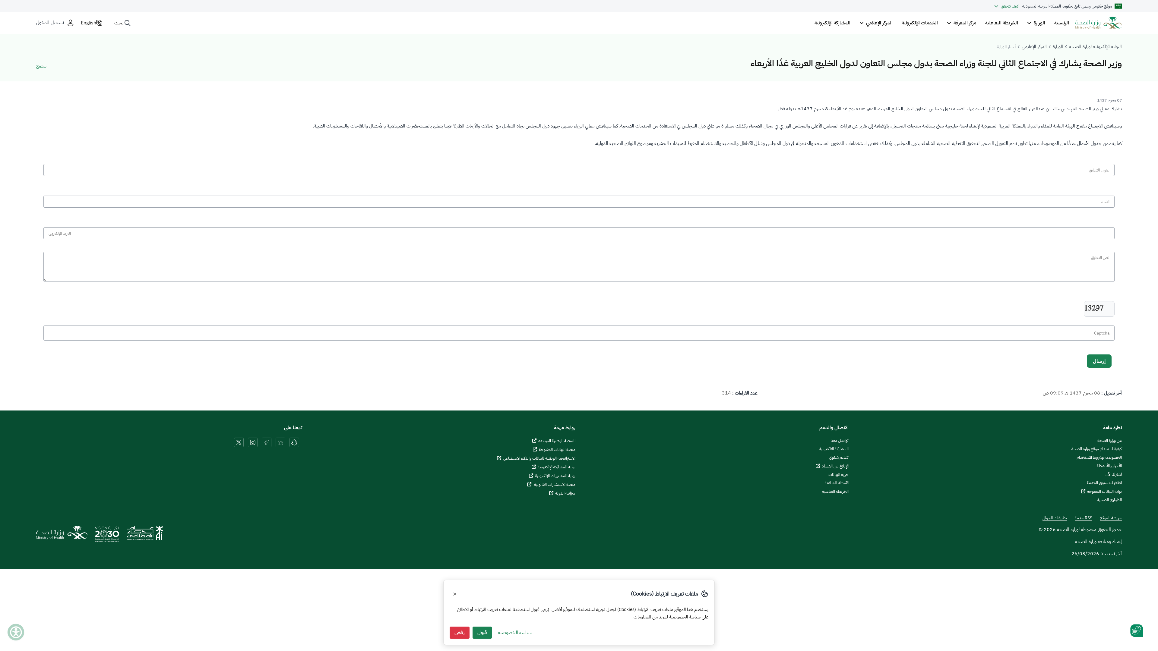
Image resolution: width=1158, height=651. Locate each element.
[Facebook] (266, 442)
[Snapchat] (294, 442)
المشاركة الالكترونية (834, 449)
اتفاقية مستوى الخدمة (1104, 483)
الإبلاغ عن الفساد (835, 466)
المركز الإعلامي (1034, 46)
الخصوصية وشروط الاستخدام (1099, 457)
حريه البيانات (838, 475)
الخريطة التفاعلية (1001, 23)
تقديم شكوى (839, 457)
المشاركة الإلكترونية (832, 23)
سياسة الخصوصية (515, 632)
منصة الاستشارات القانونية (554, 484)
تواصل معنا (840, 441)
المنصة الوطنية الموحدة (556, 441)
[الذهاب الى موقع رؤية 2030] (107, 536)
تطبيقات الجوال (1055, 518)
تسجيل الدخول (50, 23)
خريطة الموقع (1111, 518)
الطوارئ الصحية (1109, 500)
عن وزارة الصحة (1109, 441)
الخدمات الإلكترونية (920, 23)
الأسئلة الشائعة (837, 483)
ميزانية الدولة (565, 493)
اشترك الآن (1114, 474)
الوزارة (1058, 46)
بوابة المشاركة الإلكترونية (556, 467)
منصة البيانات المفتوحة (557, 449)
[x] (239, 442)
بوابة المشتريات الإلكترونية (555, 476)
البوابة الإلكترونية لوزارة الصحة (1095, 46)
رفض (459, 632)
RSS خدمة (1083, 518)
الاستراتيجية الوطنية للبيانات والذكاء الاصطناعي (539, 458)
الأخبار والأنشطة (1109, 466)
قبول (482, 632)
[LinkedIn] (279, 442)
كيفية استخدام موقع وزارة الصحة (1096, 449)
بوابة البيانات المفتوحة (1104, 491)
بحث (118, 23)
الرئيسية (1061, 23)
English (88, 23)
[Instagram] (253, 442)
